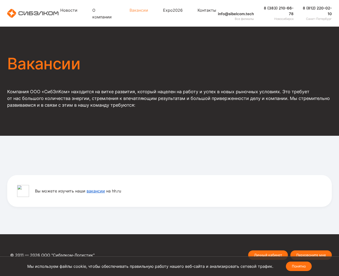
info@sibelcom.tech (236, 13)
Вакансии (139, 10)
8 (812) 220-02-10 (317, 11)
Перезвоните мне (311, 255)
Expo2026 (173, 10)
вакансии (96, 190)
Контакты (207, 10)
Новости (68, 10)
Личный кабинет (268, 255)
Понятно (299, 266)
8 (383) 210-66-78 (278, 11)
